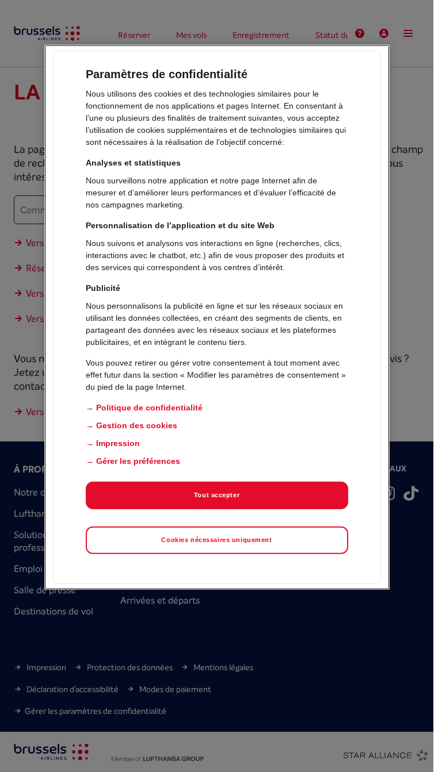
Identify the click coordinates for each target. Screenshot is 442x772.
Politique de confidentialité (149, 407)
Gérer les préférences (138, 461)
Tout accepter (216, 494)
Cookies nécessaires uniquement (216, 539)
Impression (118, 443)
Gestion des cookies (136, 425)
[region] (217, 317)
